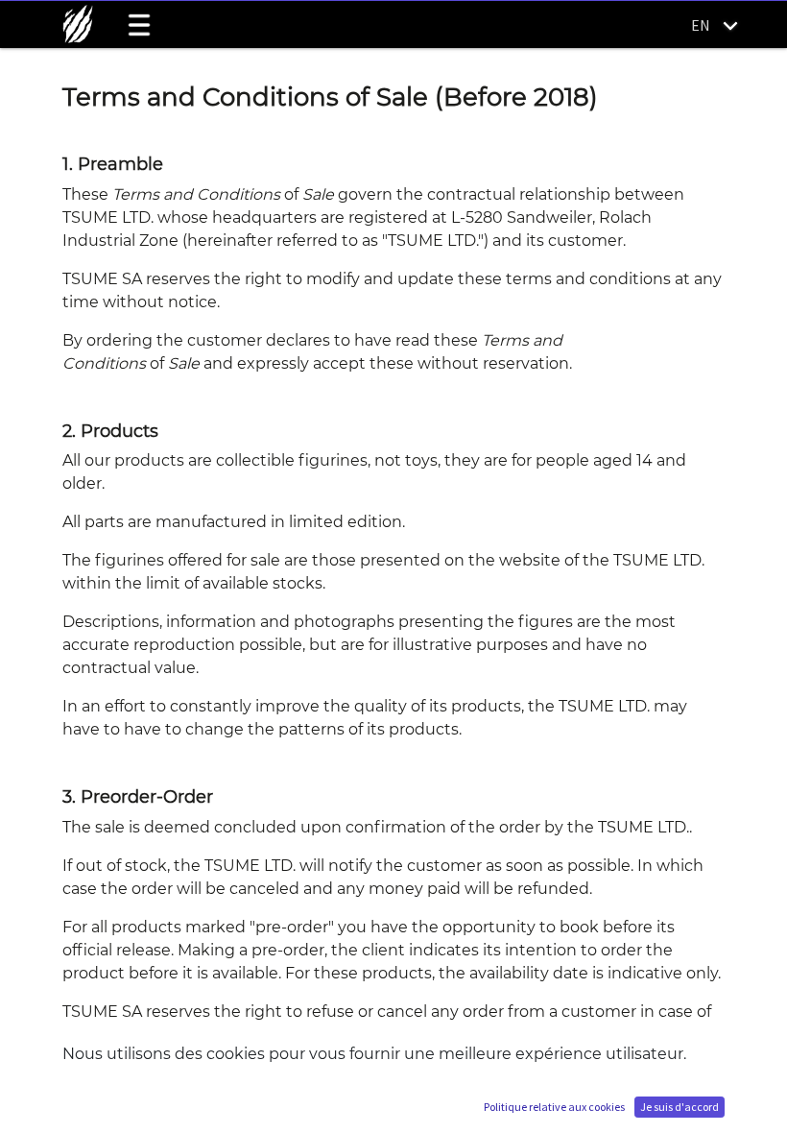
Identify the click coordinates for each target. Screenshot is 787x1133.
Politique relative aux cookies (554, 1106)
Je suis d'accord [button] (679, 1106)
